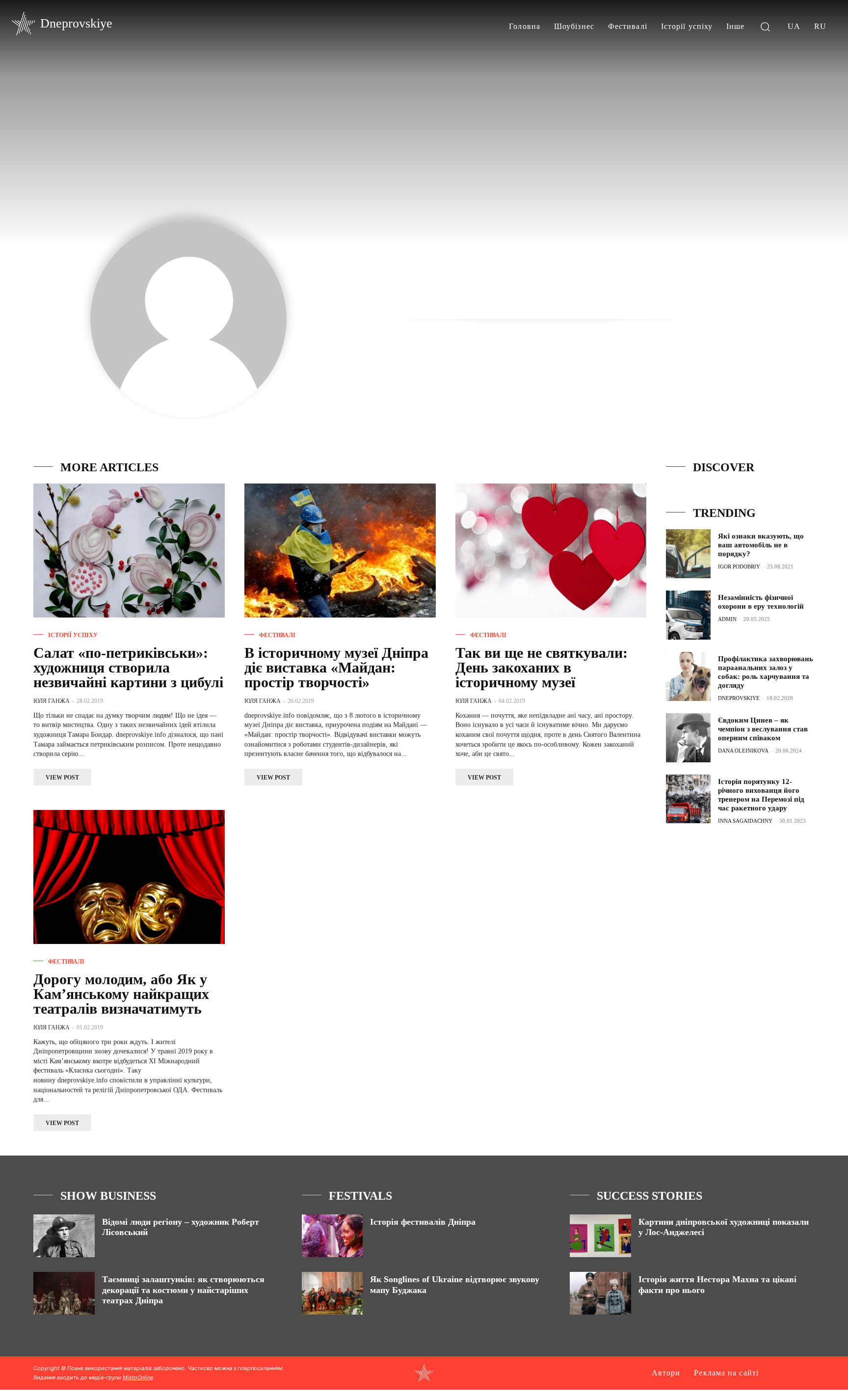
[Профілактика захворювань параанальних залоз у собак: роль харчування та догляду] (688, 676)
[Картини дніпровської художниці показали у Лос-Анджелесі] (600, 1235)
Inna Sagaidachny (745, 821)
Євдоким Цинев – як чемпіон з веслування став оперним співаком (763, 729)
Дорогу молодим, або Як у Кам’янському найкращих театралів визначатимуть (121, 994)
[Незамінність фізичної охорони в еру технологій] (688, 615)
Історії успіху (73, 635)
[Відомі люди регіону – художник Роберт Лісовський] (64, 1235)
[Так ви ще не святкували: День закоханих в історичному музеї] (551, 551)
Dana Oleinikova (743, 751)
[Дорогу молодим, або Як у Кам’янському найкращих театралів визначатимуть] (129, 877)
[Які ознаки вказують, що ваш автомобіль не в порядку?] (688, 553)
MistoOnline (138, 1377)
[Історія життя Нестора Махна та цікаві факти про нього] (600, 1293)
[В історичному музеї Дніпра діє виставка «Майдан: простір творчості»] (340, 551)
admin (727, 619)
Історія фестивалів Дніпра (423, 1222)
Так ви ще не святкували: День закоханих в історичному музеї (541, 667)
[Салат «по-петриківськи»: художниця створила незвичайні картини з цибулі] (129, 551)
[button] (765, 26)
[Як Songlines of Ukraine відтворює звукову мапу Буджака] (332, 1293)
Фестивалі (277, 635)
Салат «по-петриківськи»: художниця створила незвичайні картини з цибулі (128, 667)
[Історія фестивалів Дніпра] (332, 1235)
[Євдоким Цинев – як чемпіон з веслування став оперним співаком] (688, 737)
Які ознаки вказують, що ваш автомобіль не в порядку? (761, 545)
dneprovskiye (739, 698)
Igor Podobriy (739, 566)
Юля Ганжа (51, 701)
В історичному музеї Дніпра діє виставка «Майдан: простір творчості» (336, 667)
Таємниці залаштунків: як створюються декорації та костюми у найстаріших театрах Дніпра (183, 1289)
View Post (62, 777)
